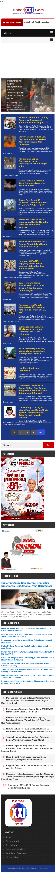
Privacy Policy (12, 857)
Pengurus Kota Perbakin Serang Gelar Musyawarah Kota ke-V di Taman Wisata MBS (32, 308)
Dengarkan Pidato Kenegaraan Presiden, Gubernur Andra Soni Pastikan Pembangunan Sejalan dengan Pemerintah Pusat (27, 776)
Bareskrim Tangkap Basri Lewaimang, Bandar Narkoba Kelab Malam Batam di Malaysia (33, 223)
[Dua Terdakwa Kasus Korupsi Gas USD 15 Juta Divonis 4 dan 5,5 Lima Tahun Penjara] (9, 296)
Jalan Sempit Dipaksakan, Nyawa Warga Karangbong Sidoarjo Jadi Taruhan (32, 351)
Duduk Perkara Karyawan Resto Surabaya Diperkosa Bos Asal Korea (32, 183)
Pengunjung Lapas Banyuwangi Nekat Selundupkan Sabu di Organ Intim (33, 162)
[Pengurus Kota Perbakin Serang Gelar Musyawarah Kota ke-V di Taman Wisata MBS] (9, 318)
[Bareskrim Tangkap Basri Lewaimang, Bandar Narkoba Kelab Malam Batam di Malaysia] (9, 232)
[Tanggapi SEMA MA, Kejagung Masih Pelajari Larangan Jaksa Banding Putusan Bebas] (9, 274)
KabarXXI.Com (28, 868)
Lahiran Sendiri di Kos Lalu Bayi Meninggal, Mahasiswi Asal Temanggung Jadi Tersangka (32, 140)
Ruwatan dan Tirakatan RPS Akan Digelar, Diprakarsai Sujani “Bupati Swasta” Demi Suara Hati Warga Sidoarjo (25, 720)
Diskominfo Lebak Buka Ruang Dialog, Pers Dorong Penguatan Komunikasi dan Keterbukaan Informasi (33, 389)
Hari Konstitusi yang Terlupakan (29, 369)
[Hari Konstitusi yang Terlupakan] (9, 381)
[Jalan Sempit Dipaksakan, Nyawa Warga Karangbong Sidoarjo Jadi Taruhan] (9, 361)
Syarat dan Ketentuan (16, 853)
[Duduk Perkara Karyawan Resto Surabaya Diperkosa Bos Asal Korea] (9, 193)
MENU (7, 32)
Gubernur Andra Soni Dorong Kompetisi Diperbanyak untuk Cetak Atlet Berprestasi (33, 120)
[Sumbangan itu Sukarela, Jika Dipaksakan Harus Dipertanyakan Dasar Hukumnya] (9, 339)
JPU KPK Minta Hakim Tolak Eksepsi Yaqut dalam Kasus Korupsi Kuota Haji (33, 244)
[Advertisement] (28, 61)
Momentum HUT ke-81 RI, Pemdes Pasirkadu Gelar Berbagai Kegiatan (28, 786)
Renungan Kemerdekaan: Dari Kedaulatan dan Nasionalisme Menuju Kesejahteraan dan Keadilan (29, 730)
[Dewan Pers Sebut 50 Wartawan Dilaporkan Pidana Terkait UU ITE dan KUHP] (9, 213)
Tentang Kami (12, 841)
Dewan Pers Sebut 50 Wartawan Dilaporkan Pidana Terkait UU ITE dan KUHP (33, 202)
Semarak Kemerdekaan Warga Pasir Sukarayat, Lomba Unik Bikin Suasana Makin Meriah (28, 738)
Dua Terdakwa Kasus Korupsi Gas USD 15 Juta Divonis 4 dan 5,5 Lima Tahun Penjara (31, 286)
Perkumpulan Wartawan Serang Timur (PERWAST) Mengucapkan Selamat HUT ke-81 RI (29, 710)
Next (41, 432)
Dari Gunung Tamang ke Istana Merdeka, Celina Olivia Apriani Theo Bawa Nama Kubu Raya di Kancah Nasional (33, 412)
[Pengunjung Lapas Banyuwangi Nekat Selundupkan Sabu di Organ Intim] (9, 171)
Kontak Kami (11, 845)
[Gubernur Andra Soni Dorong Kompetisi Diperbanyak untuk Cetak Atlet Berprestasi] (9, 131)
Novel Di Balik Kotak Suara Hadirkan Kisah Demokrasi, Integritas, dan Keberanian (26, 758)
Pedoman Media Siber (16, 849)
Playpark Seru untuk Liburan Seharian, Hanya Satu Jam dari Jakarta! (29, 766)
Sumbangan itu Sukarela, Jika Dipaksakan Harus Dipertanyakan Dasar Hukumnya (31, 330)
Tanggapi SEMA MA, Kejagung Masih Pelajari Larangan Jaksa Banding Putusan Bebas (31, 265)
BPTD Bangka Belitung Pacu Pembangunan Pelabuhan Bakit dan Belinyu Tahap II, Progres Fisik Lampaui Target (28, 748)
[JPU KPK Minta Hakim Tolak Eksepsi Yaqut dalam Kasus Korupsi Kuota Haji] (9, 254)
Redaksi (9, 837)
